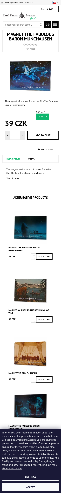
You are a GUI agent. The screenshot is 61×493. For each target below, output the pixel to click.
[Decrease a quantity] (35, 258)
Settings (30, 476)
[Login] (47, 24)
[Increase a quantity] (35, 254)
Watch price (47, 149)
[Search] (41, 25)
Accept (30, 487)
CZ (58, 2)
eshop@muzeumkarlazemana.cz (19, 2)
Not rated (30, 49)
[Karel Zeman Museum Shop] (30, 16)
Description (13, 158)
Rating (31, 158)
